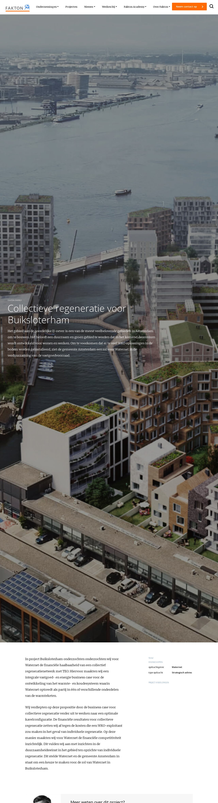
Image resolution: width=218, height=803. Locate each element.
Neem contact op (187, 6)
